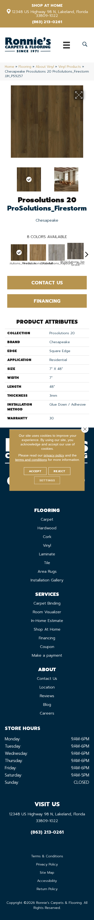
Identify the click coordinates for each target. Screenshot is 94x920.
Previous (7, 177)
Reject (59, 471)
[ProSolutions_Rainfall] (37, 252)
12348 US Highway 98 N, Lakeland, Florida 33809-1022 (50, 14)
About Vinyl (45, 66)
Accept (35, 471)
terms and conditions (31, 459)
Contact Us (47, 282)
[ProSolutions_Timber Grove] (75, 251)
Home (9, 66)
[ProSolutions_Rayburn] (56, 252)
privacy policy (54, 455)
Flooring (25, 66)
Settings (47, 480)
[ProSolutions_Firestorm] (19, 252)
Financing (47, 301)
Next (86, 177)
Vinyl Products (69, 66)
